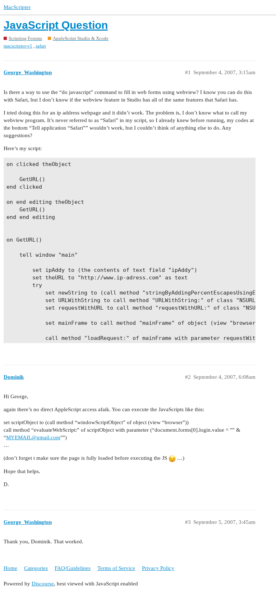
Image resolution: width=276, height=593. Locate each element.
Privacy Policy (158, 568)
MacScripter (17, 7)
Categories (36, 568)
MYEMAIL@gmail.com (33, 437)
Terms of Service (116, 568)
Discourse (43, 584)
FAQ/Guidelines (73, 568)
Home (10, 568)
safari (41, 46)
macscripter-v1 (18, 46)
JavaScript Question (56, 25)
